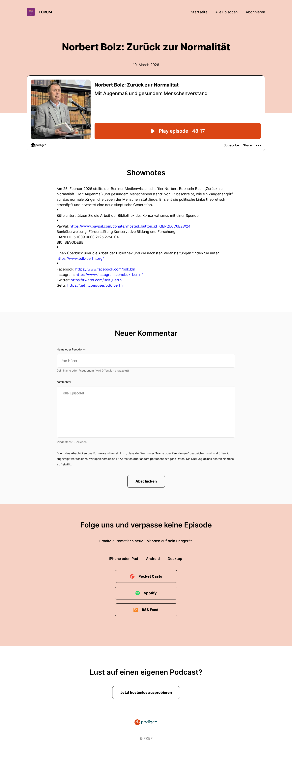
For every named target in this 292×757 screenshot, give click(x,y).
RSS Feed (150, 610)
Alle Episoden (226, 12)
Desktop (175, 559)
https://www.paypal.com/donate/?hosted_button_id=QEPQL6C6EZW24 (130, 226)
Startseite (199, 12)
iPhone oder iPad (123, 559)
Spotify (150, 593)
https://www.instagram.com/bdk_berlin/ (109, 274)
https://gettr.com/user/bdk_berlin (95, 285)
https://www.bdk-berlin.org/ (80, 258)
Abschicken (146, 481)
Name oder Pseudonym (72, 349)
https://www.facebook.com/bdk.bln (105, 269)
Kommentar (64, 381)
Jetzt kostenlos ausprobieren (146, 692)
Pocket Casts (150, 576)
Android (153, 559)
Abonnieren (255, 12)
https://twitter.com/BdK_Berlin (96, 280)
